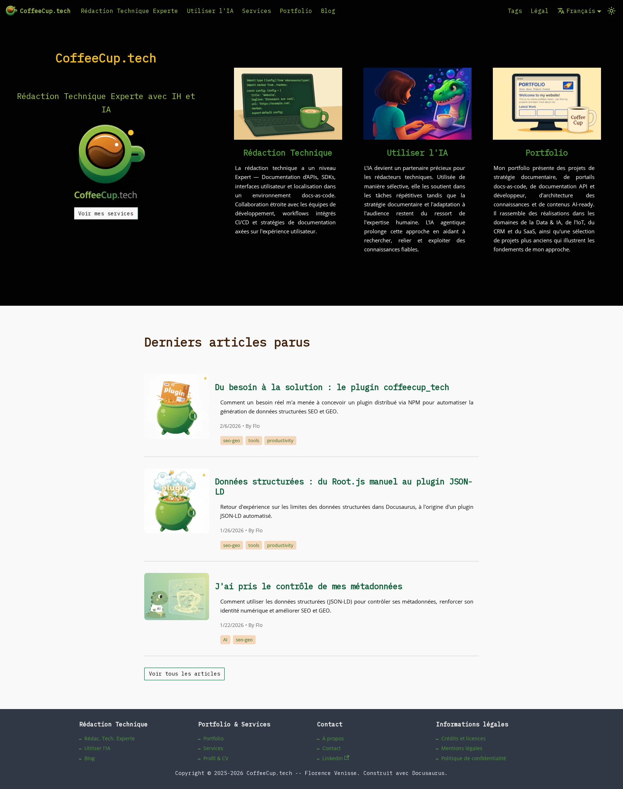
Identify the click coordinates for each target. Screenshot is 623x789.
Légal (540, 10)
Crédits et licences (463, 738)
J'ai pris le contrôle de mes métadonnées (308, 586)
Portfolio (296, 10)
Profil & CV (215, 758)
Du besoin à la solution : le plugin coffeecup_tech (332, 387)
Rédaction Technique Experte (129, 10)
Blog (328, 10)
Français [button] (580, 10)
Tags (515, 10)
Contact (331, 748)
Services (256, 10)
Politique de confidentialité (473, 758)
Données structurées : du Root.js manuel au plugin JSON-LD (344, 486)
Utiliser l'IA (210, 10)
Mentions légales (461, 748)
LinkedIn (332, 758)
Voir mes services (105, 213)
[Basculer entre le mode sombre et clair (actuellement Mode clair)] (611, 11)
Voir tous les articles (184, 673)
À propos (333, 738)
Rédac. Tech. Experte (109, 738)
